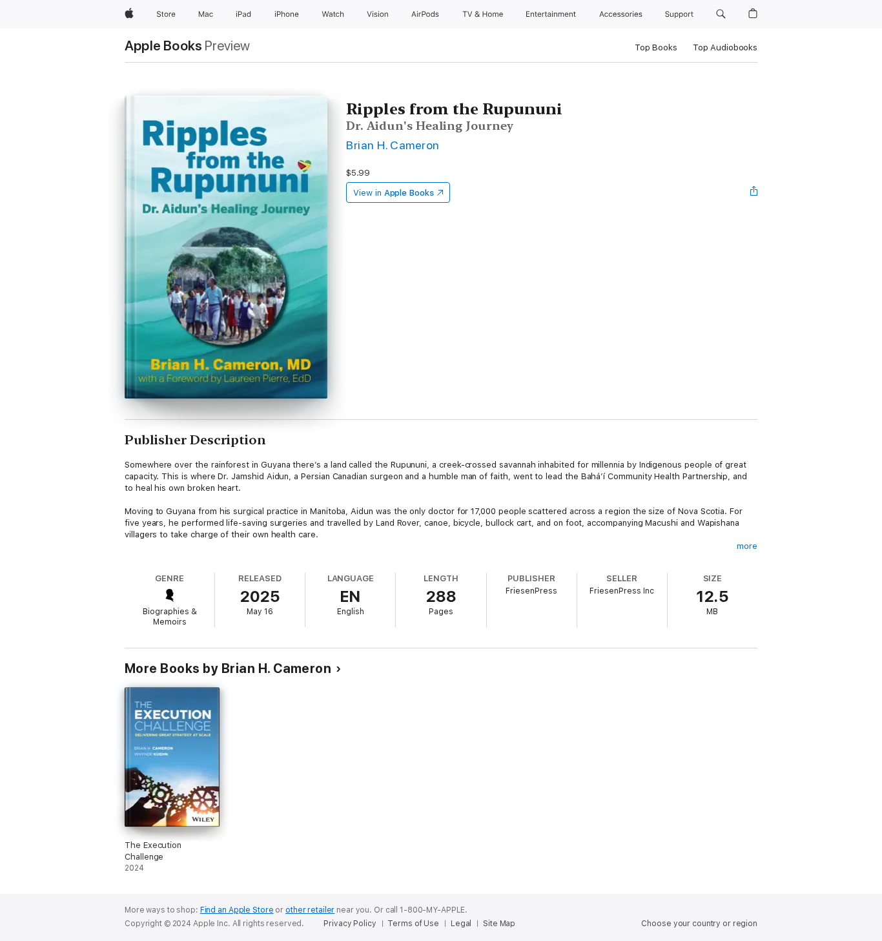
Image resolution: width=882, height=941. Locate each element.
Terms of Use (413, 923)
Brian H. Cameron (393, 145)
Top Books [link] (656, 47)
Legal (461, 923)
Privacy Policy (349, 923)
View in (393, 193)
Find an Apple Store (237, 910)
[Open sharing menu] (754, 192)
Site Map (499, 923)
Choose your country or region (699, 923)
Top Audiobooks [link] (725, 47)
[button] (721, 14)
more (747, 546)
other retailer (309, 910)
